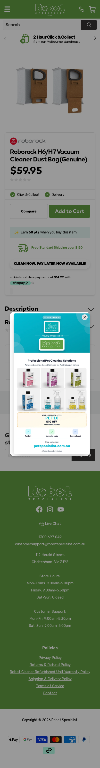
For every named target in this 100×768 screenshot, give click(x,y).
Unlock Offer (50, 661)
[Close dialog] (90, 600)
